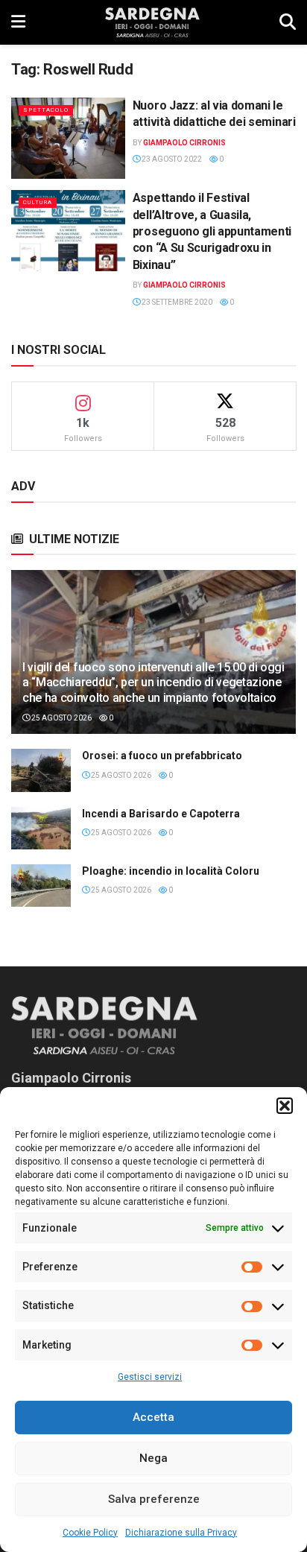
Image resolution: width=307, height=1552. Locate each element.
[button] (284, 1105)
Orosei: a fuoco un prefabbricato (162, 755)
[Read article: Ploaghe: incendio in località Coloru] (41, 885)
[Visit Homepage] (152, 22)
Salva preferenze (154, 1499)
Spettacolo (46, 110)
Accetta (153, 1417)
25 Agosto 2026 (61, 718)
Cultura (37, 202)
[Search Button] (287, 22)
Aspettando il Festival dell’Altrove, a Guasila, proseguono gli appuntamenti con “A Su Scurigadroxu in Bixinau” (212, 231)
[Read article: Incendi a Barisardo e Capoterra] (41, 828)
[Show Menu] (18, 22)
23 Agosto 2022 (171, 159)
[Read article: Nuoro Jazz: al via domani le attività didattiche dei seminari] (68, 138)
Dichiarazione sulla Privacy (181, 1532)
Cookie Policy (90, 1532)
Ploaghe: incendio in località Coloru (170, 871)
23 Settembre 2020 (176, 302)
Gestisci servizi (150, 1377)
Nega (153, 1458)
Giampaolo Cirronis (184, 143)
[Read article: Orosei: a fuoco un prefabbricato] (41, 770)
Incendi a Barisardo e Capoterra (161, 814)
